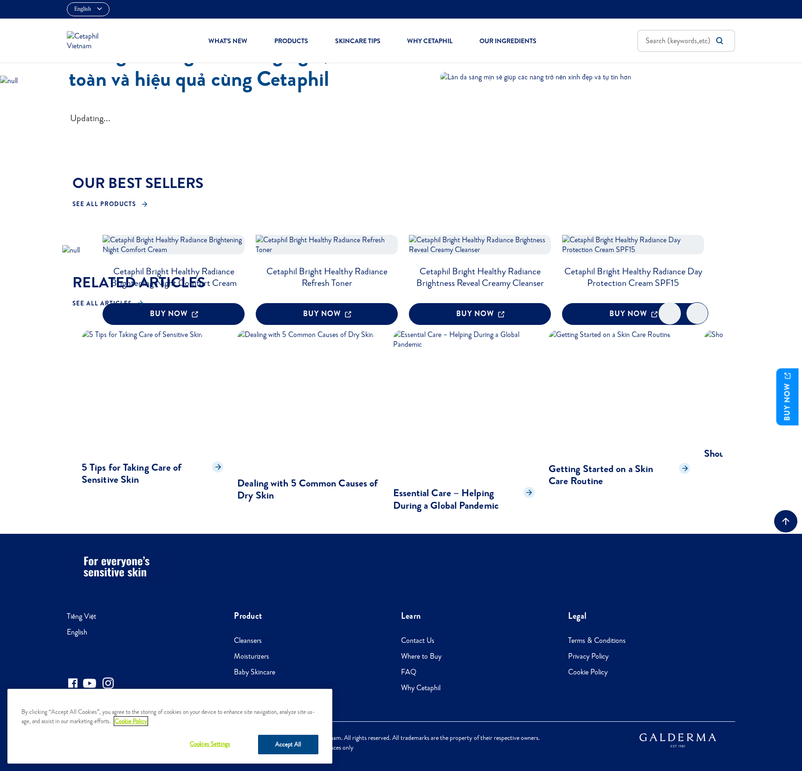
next (697, 320)
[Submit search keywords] (719, 40)
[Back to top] (785, 521)
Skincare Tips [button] (358, 41)
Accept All (288, 744)
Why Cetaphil (420, 688)
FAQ (408, 672)
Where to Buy (421, 656)
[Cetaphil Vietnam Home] (87, 40)
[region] (169, 726)
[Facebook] (72, 683)
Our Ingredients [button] (508, 41)
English (77, 632)
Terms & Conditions (597, 640)
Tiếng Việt (81, 616)
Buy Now (787, 401)
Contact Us (417, 640)
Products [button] (291, 41)
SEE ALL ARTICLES (102, 303)
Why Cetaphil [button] (430, 41)
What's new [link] (227, 41)
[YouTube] (89, 683)
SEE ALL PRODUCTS (104, 204)
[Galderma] (678, 740)
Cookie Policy (588, 672)
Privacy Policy (588, 656)
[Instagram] (108, 683)
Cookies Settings (210, 744)
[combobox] (686, 41)
